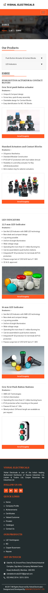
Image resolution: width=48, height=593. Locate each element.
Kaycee (9, 551)
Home (4, 31)
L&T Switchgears (12, 540)
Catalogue (10, 525)
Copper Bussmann (13, 548)
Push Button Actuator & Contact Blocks (21, 58)
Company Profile (12, 506)
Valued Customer (12, 517)
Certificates (10, 514)
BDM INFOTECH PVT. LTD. (35, 589)
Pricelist (9, 521)
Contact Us (10, 529)
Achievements (11, 510)
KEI (7, 544)
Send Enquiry (23, 136)
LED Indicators (11, 64)
